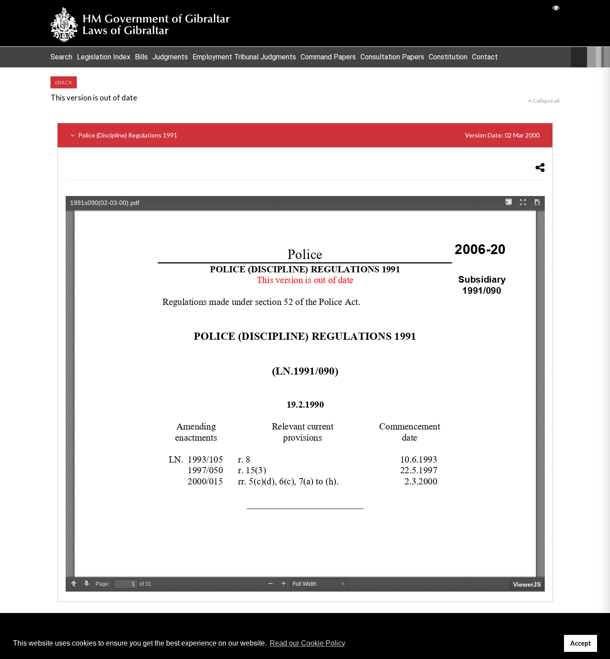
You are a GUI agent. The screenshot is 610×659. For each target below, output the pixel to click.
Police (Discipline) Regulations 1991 (308, 135)
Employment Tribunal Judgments (244, 57)
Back (64, 82)
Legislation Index (103, 57)
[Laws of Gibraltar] (140, 23)
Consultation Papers (392, 57)
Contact (485, 57)
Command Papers (328, 57)
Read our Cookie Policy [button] (307, 643)
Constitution (448, 57)
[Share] (540, 167)
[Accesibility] (556, 7)
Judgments (170, 57)
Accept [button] (580, 643)
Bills (141, 57)
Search (61, 57)
